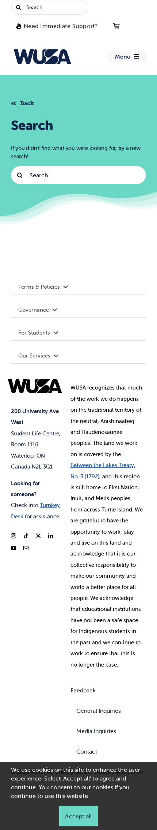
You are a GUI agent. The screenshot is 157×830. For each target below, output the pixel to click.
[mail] (25, 548)
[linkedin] (50, 535)
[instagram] (13, 535)
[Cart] (116, 26)
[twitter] (38, 535)
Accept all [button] (78, 816)
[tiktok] (25, 535)
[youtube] (13, 548)
